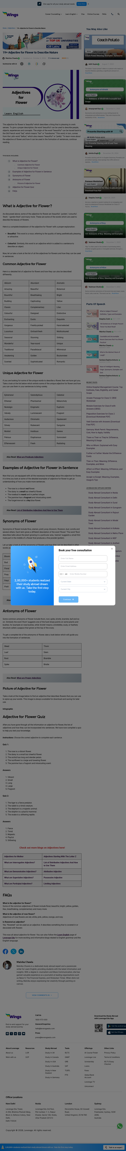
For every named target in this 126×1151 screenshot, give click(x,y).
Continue (67, 600)
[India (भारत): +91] (61, 574)
